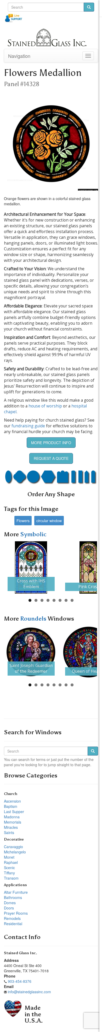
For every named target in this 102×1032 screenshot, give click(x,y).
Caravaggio (13, 846)
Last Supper (14, 811)
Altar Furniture (16, 892)
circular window (49, 520)
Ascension (12, 801)
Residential (13, 923)
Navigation (19, 55)
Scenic (9, 867)
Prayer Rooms (16, 913)
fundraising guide (28, 426)
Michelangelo (15, 851)
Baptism (10, 806)
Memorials (12, 822)
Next (89, 567)
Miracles (11, 827)
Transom (11, 878)
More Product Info (51, 442)
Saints (9, 832)
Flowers (23, 520)
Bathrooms (13, 897)
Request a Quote (51, 458)
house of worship (45, 406)
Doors (9, 907)
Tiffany (9, 872)
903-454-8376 (19, 981)
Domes (10, 902)
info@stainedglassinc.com (29, 991)
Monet (9, 857)
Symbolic (33, 534)
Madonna (12, 816)
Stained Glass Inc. (20, 953)
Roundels (34, 618)
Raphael (11, 862)
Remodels (12, 918)
